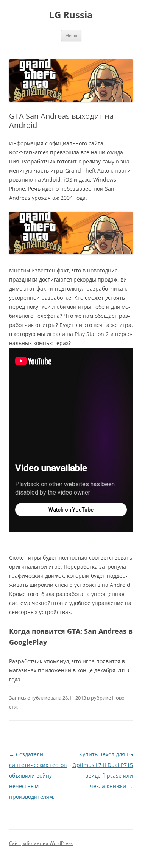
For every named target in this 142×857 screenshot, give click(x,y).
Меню (71, 35)
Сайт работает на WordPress (41, 843)
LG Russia (71, 15)
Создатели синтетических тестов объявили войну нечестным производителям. (38, 775)
